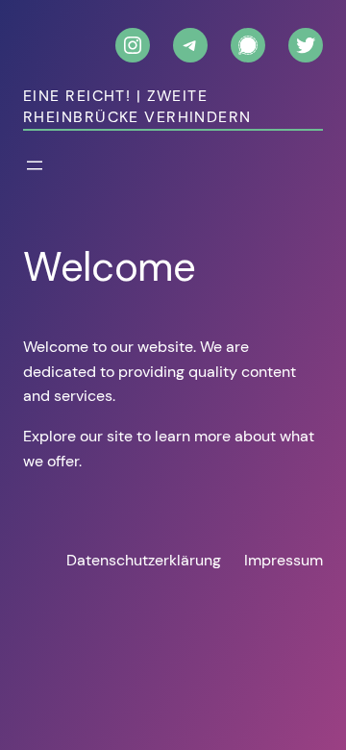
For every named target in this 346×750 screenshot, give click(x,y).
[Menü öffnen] (34, 165)
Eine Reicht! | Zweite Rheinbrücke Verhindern (137, 107)
